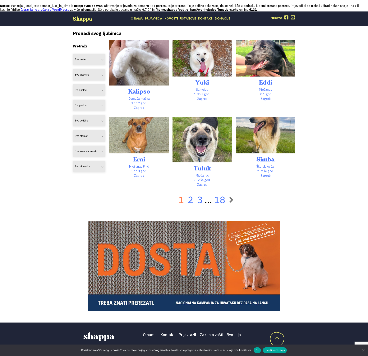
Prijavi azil (187, 334)
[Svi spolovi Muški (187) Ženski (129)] (89, 90)
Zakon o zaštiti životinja (220, 334)
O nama (137, 18)
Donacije (222, 18)
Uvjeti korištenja (275, 350)
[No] (363, 350)
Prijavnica (153, 18)
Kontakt (205, 18)
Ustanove (188, 18)
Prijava (276, 18)
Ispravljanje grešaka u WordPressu (45, 9)
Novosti (171, 18)
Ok (257, 350)
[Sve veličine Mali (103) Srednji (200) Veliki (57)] (89, 120)
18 (219, 200)
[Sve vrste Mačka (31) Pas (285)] (89, 59)
